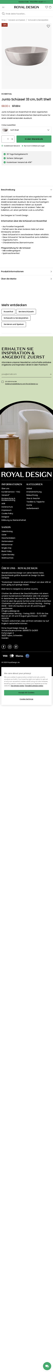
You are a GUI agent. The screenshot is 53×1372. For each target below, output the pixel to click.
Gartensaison (7, 541)
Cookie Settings (26, 699)
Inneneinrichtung (33, 492)
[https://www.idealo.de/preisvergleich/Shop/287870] (27, 656)
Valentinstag (7, 531)
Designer (5, 517)
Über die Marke (8, 278)
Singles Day (6, 548)
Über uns (5, 488)
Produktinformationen (12, 271)
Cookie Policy (7, 513)
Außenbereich (32, 508)
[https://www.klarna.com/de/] (19, 655)
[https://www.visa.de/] (5, 655)
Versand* (6, 495)
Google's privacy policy (34, 686)
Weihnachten (8, 558)
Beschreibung (8, 189)
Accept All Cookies (26, 693)
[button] (46, 7)
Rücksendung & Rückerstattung (8, 499)
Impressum (7, 510)
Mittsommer (7, 545)
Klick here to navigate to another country (20, 589)
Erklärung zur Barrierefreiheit (14, 520)
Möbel (29, 488)
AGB (3, 503)
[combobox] (26, 130)
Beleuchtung (32, 495)
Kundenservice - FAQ (11, 492)
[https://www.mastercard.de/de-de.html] (12, 656)
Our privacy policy (17, 686)
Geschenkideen (8, 538)
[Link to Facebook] (4, 647)
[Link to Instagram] (10, 647)
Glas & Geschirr (33, 498)
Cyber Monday (8, 554)
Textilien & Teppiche (35, 502)
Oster (4, 535)
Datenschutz (7, 507)
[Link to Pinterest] (16, 647)
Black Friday (7, 551)
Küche (29, 505)
